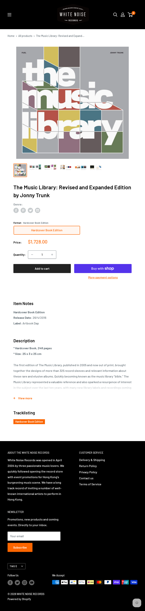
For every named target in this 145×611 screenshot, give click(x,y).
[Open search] (115, 15)
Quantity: (19, 254)
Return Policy (88, 466)
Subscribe (20, 547)
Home (11, 35)
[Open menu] (9, 14)
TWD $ (13, 566)
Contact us (86, 478)
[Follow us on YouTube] (31, 582)
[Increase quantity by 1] (52, 255)
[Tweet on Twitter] (30, 210)
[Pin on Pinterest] (23, 210)
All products (25, 35)
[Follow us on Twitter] (17, 582)
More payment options (103, 277)
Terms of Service (90, 484)
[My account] (123, 15)
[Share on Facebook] (16, 210)
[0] (130, 14)
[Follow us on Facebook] (10, 582)
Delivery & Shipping (92, 460)
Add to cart (42, 268)
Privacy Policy (88, 472)
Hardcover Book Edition (29, 421)
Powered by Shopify (19, 599)
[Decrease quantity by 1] (32, 255)
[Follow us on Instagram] (24, 582)
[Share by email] (37, 210)
